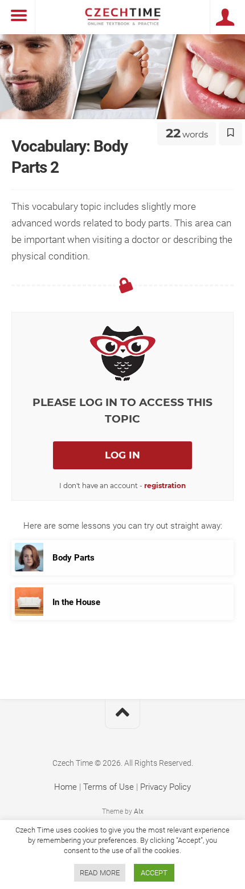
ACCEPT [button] (154, 872)
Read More (100, 872)
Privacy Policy (165, 787)
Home (65, 787)
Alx (139, 811)
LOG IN (122, 455)
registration (165, 485)
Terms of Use (108, 787)
